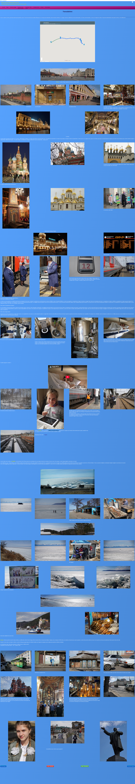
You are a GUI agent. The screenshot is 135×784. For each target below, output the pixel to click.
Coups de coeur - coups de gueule (21, 8)
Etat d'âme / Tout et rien (28, 8)
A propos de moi (36, 7)
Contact (42, 7)
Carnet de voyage (13, 7)
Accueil (3, 7)
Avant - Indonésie (50, 766)
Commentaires (47, 7)
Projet (7, 7)
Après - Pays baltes (84, 766)
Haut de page (3, 766)
